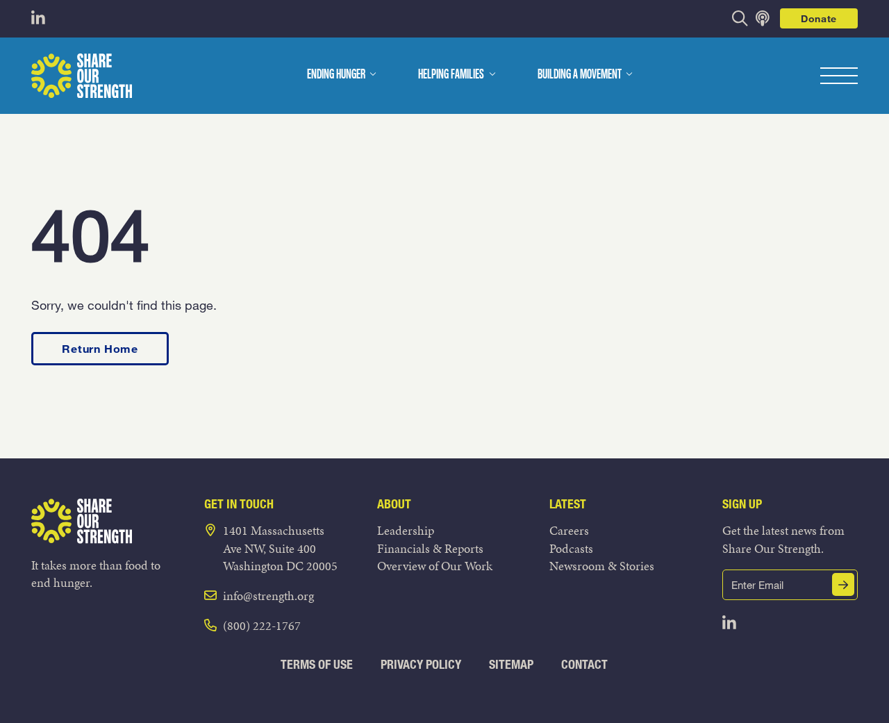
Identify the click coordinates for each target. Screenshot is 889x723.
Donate (819, 18)
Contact (584, 664)
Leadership (405, 530)
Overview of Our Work (434, 565)
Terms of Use (317, 664)
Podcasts (571, 548)
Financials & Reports (430, 548)
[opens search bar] (740, 18)
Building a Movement (580, 75)
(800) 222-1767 (262, 625)
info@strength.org (268, 595)
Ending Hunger (336, 75)
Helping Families (451, 75)
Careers (569, 530)
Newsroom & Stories (601, 565)
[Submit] (843, 584)
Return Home (100, 348)
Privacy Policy (421, 664)
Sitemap (511, 664)
